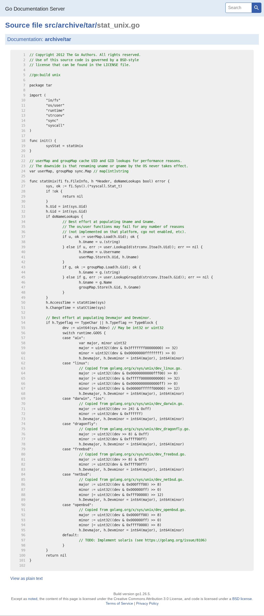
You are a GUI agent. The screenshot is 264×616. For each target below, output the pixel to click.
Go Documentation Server (35, 9)
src (50, 25)
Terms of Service (119, 603)
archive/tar (58, 39)
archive (71, 25)
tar (90, 25)
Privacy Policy (147, 603)
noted (32, 599)
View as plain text (26, 578)
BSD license (242, 599)
